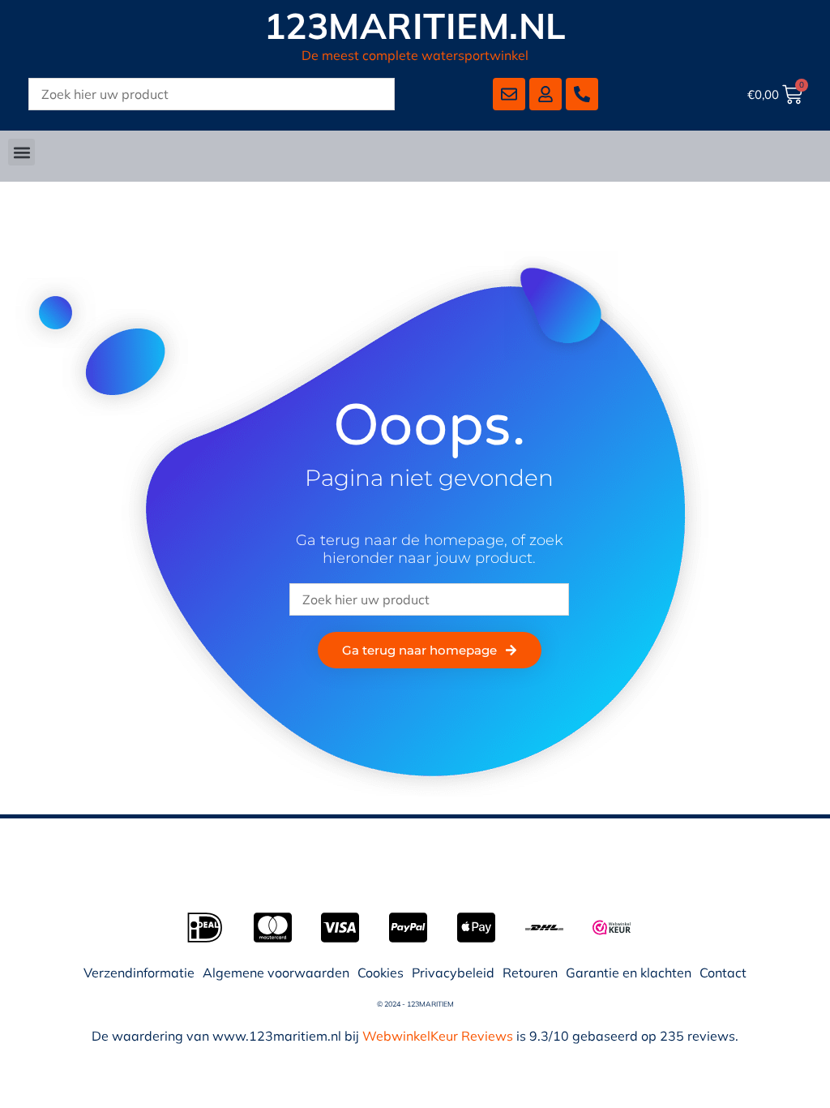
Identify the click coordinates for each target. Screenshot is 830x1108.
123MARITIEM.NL (415, 25)
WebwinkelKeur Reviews (437, 1036)
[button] (21, 152)
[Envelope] (509, 94)
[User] (545, 94)
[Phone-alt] (582, 94)
